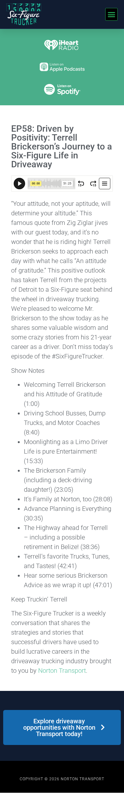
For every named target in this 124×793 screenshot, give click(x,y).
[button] (111, 14)
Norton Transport (62, 670)
